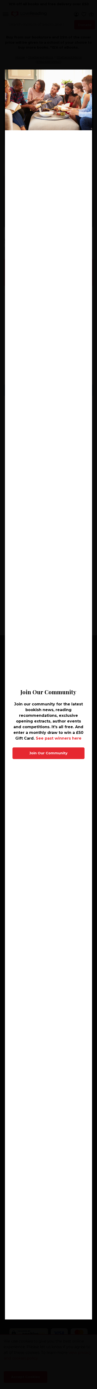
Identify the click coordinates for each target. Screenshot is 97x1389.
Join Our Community (48, 753)
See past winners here (58, 738)
